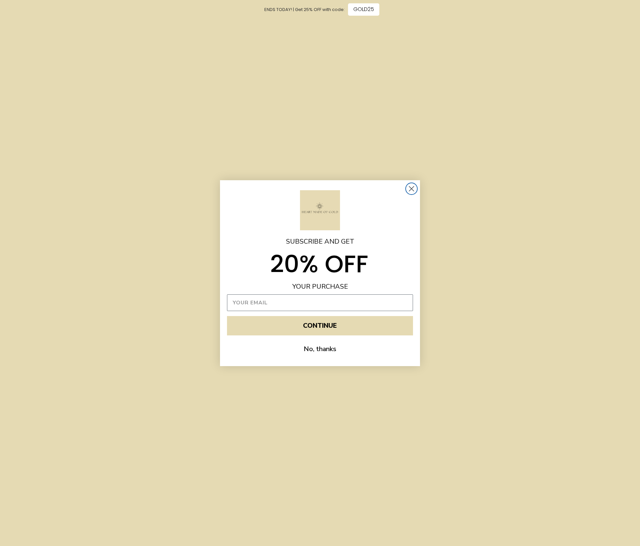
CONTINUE (320, 325)
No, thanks (320, 348)
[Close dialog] (411, 189)
